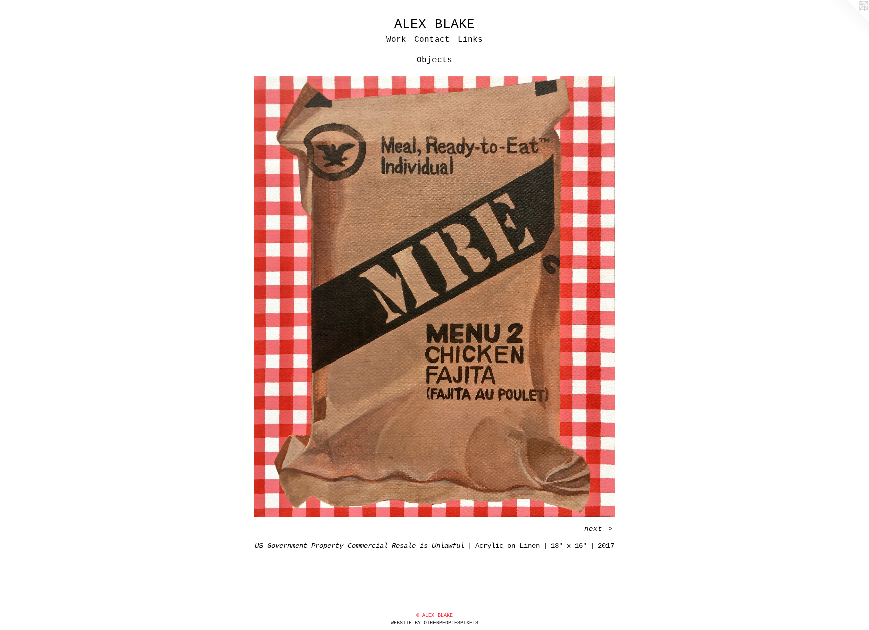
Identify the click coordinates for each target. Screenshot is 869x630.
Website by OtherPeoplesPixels (434, 623)
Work (396, 39)
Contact (432, 39)
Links (470, 39)
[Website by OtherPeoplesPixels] (849, 20)
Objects (434, 60)
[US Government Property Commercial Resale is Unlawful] (434, 296)
